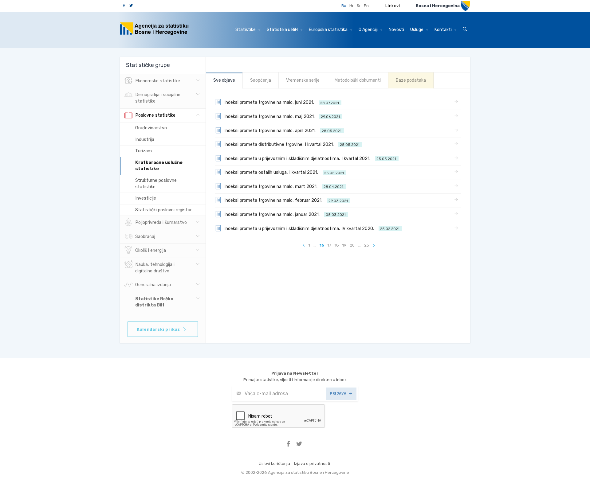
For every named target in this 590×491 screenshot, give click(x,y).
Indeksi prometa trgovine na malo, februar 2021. (286, 200)
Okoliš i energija (150, 250)
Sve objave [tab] (224, 80)
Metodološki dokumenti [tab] (358, 80)
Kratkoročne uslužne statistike (159, 166)
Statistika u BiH (283, 29)
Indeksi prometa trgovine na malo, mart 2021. (284, 186)
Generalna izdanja (153, 284)
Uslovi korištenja (274, 463)
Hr (351, 5)
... (314, 245)
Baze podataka (411, 80)
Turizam (143, 151)
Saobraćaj (145, 236)
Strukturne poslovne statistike (156, 183)
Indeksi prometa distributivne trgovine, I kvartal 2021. (292, 144)
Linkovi (392, 5)
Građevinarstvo (151, 128)
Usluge (417, 29)
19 (344, 245)
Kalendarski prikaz (158, 329)
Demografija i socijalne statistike (157, 98)
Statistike (246, 29)
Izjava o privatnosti (312, 463)
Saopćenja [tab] (260, 80)
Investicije (145, 198)
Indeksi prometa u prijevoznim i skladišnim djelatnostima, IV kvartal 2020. (312, 228)
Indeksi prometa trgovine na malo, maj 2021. (282, 116)
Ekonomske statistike (157, 81)
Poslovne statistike (155, 115)
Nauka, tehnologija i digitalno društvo (155, 268)
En (366, 5)
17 (329, 245)
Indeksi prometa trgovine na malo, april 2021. (283, 130)
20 (352, 245)
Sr (359, 5)
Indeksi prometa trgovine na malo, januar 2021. (285, 214)
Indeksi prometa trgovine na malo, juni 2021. (282, 102)
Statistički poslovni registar (163, 209)
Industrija (144, 139)
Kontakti (444, 29)
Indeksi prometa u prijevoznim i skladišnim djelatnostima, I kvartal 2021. (310, 158)
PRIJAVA (338, 394)
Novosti (396, 29)
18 (337, 245)
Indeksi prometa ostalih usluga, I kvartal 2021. (284, 172)
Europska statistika (328, 29)
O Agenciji (369, 29)
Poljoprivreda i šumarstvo (161, 222)
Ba (343, 5)
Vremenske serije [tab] (303, 80)
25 (366, 245)
